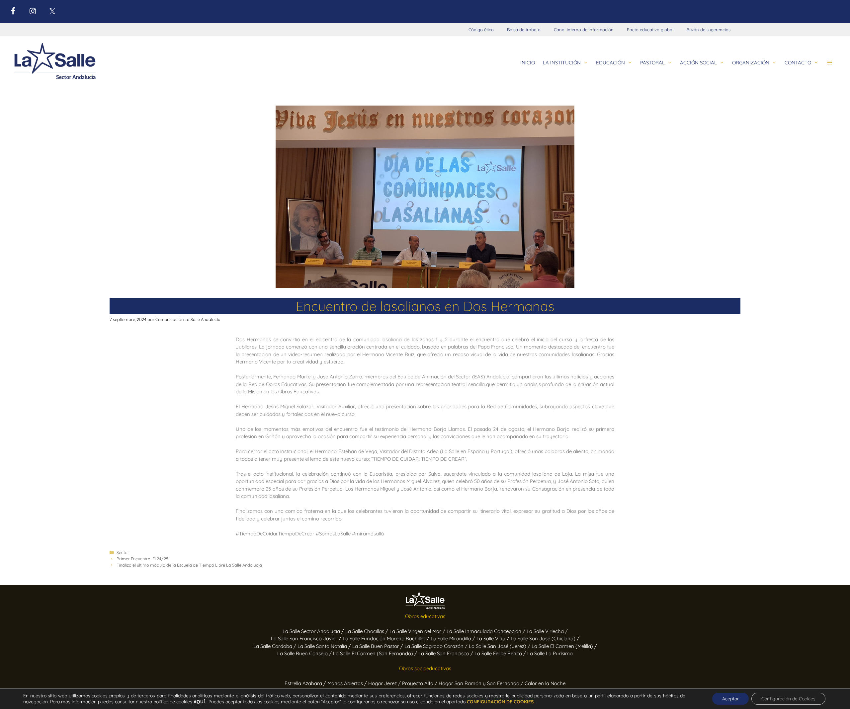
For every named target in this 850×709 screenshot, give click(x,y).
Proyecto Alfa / (420, 683)
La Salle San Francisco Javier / (307, 638)
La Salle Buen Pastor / (378, 646)
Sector (123, 552)
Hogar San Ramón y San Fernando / (482, 683)
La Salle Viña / (493, 638)
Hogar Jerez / (385, 683)
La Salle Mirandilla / (453, 638)
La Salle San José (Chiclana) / (545, 638)
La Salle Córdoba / (275, 646)
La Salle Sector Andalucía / (314, 631)
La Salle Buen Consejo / (305, 653)
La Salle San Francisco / (446, 653)
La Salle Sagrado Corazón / (436, 646)
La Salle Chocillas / (367, 631)
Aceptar (730, 699)
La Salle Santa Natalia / (325, 646)
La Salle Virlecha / (547, 631)
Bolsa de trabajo (524, 29)
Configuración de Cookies (788, 699)
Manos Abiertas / (347, 683)
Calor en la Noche (545, 683)
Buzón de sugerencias (708, 29)
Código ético (481, 29)
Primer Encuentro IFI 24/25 (142, 558)
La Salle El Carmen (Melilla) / (564, 646)
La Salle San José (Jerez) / (500, 646)
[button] (829, 63)
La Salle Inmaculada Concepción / (487, 631)
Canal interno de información (584, 29)
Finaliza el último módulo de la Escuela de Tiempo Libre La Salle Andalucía (189, 565)
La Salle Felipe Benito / (500, 653)
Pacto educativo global (650, 29)
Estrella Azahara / (306, 683)
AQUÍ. (200, 702)
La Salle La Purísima (550, 653)
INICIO (527, 62)
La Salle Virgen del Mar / (418, 631)
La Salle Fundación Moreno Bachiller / (387, 638)
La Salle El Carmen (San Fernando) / (375, 653)
